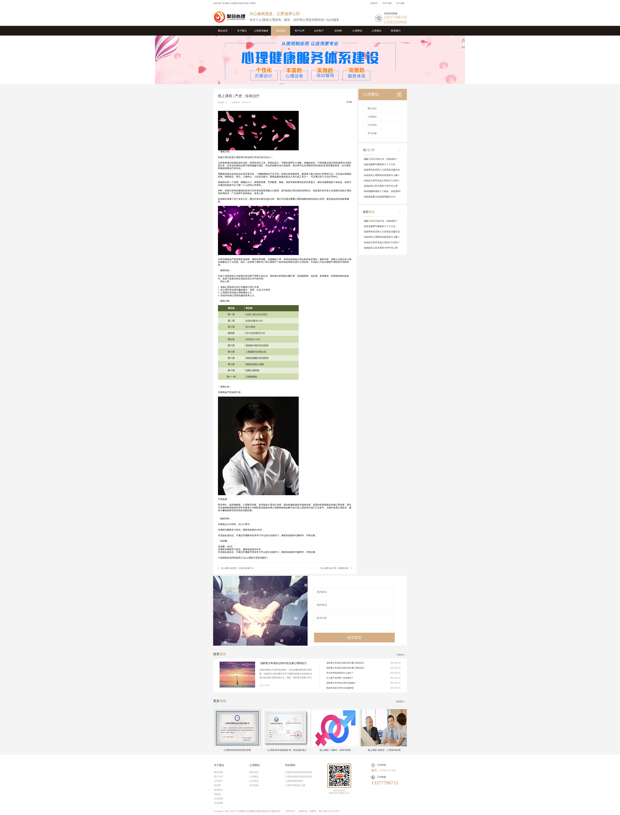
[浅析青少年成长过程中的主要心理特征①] (237, 674)
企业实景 (218, 798)
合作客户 (319, 30)
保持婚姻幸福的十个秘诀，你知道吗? (382, 191)
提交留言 (354, 637)
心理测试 (376, 30)
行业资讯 (372, 125)
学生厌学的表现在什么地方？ (340, 673)
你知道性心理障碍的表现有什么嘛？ (382, 175)
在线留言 (374, 3)
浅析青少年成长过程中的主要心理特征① (283, 663)
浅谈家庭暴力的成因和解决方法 (379, 197)
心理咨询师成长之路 (295, 785)
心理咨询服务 (261, 30)
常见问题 (372, 133)
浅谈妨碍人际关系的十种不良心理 (381, 186)
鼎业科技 (303, 811)
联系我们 (396, 30)
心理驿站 (357, 30)
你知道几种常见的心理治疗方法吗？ (382, 180)
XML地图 (400, 3)
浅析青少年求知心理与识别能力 (341, 683)
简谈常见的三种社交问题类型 (340, 688)
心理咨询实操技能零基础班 (298, 772)
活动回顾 (218, 803)
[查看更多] (400, 150)
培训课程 (280, 30)
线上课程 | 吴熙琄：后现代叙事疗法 (237, 568)
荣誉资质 (218, 772)
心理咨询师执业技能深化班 (298, 776)
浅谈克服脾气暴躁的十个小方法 (379, 164)
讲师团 (217, 794)
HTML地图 (387, 3)
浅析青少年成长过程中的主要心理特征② (345, 668)
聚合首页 (223, 30)
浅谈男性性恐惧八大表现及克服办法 (382, 170)
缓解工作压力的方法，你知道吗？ (381, 159)
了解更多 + (401, 655)
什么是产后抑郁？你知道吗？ (340, 678)
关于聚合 (242, 30)
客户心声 (300, 30)
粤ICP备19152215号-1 (329, 811)
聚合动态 (372, 108)
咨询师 (338, 30)
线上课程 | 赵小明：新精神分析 (334, 568)
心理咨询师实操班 (294, 781)
